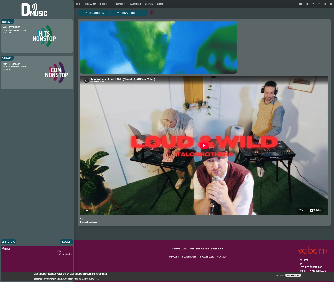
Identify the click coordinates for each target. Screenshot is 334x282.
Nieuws (149, 3)
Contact (221, 256)
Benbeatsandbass (88, 221)
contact (160, 3)
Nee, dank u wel (293, 275)
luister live (8, 241)
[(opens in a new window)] (301, 4)
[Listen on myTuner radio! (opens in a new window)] (314, 263)
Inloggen (174, 256)
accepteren (279, 275)
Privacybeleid (206, 256)
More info (95, 279)
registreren (189, 256)
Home (78, 3)
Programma (90, 3)
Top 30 (119, 3)
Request (103, 3)
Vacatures (135, 3)
